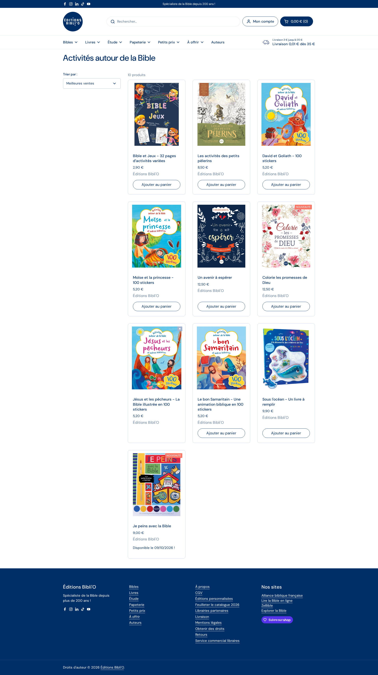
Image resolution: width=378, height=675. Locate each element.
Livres (133, 593)
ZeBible (267, 605)
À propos (202, 586)
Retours (201, 634)
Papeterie (136, 605)
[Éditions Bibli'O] (73, 21)
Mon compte (263, 21)
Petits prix (137, 610)
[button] (296, 21)
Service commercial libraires (217, 640)
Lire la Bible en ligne (277, 600)
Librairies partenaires (211, 610)
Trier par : (70, 74)
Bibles (134, 586)
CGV (198, 593)
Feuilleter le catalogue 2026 (217, 605)
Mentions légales (208, 622)
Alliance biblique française (282, 595)
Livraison (202, 616)
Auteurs (135, 622)
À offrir (134, 616)
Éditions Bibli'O (112, 667)
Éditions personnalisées (214, 598)
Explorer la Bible (273, 610)
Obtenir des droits (209, 628)
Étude (134, 598)
